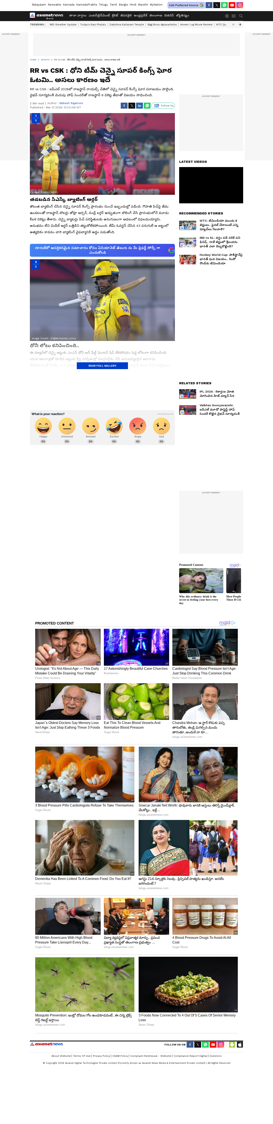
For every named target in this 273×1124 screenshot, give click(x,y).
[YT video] (232, 5)
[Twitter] (216, 5)
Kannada (68, 4)
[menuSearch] (241, 16)
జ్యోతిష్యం (182, 15)
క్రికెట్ (115, 15)
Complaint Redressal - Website (150, 1055)
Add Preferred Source (183, 5)
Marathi (143, 4)
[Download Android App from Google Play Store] (232, 1045)
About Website (61, 1055)
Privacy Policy (101, 1055)
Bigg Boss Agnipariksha (162, 24)
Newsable (54, 4)
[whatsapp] (224, 5)
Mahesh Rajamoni (71, 103)
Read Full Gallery (102, 365)
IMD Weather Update (63, 24)
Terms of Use (82, 1055)
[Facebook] (209, 5)
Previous (233, 24)
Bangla (123, 4)
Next (240, 24)
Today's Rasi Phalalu (93, 24)
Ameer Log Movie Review (196, 24)
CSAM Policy (120, 1055)
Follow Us (167, 105)
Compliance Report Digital (190, 1055)
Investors (216, 1055)
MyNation (156, 4)
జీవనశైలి (126, 15)
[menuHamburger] (234, 16)
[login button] (228, 16)
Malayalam (39, 4)
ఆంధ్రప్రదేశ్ (140, 15)
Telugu (103, 4)
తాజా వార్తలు (77, 15)
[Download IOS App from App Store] (239, 1045)
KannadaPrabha (86, 4)
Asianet (46, 1044)
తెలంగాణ (155, 15)
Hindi (132, 4)
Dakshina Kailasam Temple (127, 24)
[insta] (239, 5)
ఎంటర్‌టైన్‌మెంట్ (99, 15)
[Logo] (48, 16)
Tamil (113, 4)
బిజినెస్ (169, 15)
